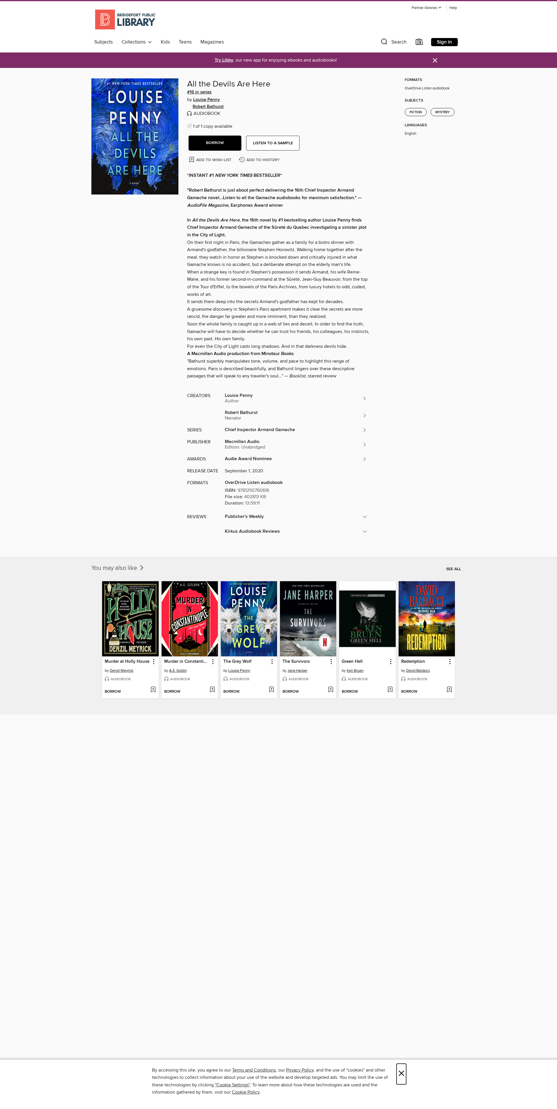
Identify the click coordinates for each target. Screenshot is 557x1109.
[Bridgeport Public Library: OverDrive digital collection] (126, 20)
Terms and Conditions (254, 1070)
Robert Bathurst (208, 106)
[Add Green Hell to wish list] (390, 690)
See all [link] (453, 569)
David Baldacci (418, 670)
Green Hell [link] (352, 661)
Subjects (103, 42)
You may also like (115, 568)
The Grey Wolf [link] (237, 661)
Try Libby (224, 60)
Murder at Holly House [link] (127, 661)
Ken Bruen (355, 670)
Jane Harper (297, 670)
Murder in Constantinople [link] (187, 661)
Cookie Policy (245, 1092)
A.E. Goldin (178, 670)
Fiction (416, 112)
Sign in (444, 42)
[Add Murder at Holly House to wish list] (153, 690)
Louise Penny (206, 99)
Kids (165, 42)
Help (453, 8)
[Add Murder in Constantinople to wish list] (212, 690)
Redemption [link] (413, 661)
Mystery (442, 112)
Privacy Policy (300, 1070)
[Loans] (419, 43)
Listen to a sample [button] (273, 143)
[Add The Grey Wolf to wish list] (271, 690)
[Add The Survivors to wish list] (330, 690)
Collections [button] (135, 42)
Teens (185, 42)
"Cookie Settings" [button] (232, 1085)
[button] (427, 8)
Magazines (212, 42)
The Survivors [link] (296, 661)
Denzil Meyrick (121, 670)
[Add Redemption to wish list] (449, 690)
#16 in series (199, 92)
